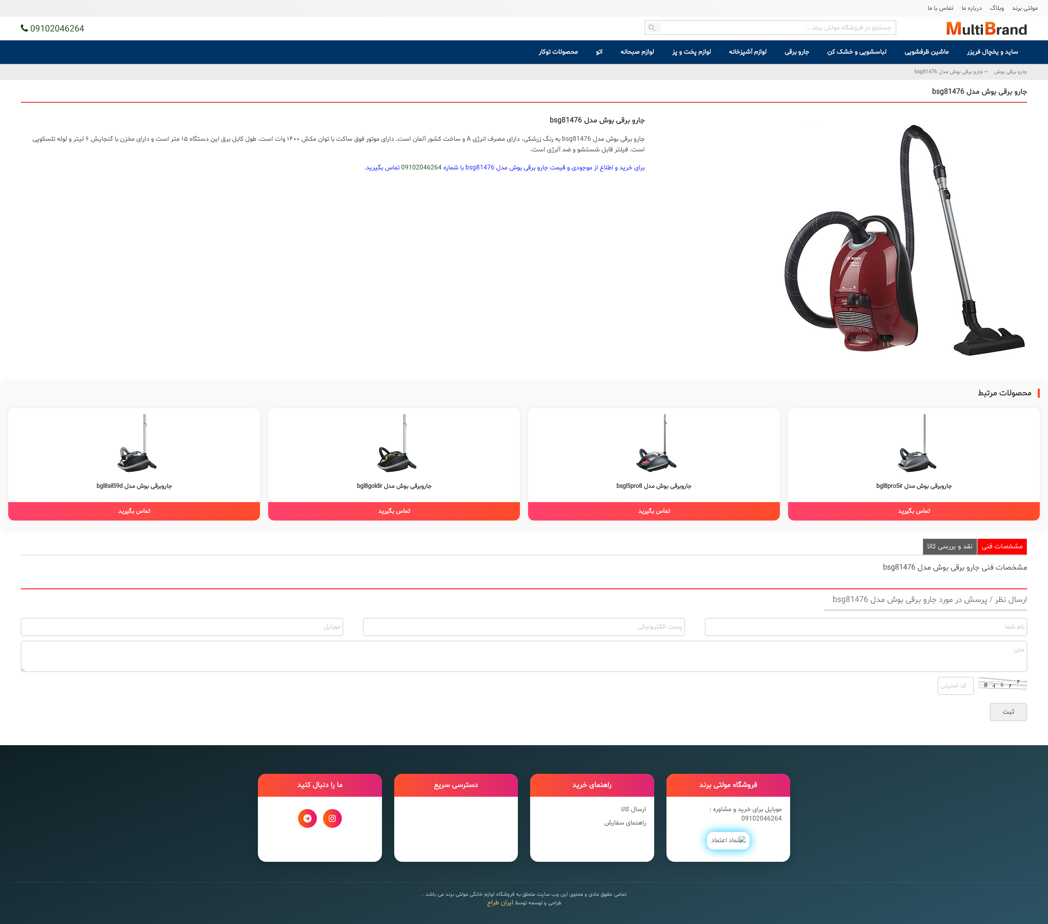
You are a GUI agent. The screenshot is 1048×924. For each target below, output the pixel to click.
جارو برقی (797, 51)
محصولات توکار (558, 51)
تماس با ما (940, 8)
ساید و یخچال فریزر (992, 51)
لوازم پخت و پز (691, 51)
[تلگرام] (307, 818)
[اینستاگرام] (332, 818)
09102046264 (421, 167)
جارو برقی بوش (1010, 72)
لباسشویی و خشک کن (857, 51)
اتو (599, 51)
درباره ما (972, 8)
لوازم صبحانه (637, 51)
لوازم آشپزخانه (748, 51)
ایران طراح (500, 902)
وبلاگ (997, 8)
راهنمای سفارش (625, 822)
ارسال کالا (633, 809)
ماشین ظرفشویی (927, 51)
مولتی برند (1025, 8)
